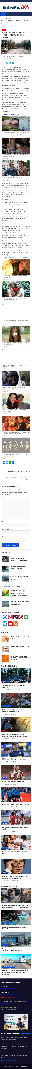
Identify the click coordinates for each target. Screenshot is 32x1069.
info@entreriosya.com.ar (9, 988)
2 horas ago (6, 831)
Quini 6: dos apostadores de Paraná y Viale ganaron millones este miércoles (19, 657)
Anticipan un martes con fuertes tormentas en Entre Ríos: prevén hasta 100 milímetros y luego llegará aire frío (19, 594)
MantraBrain (24, 1066)
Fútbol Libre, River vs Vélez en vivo (13, 782)
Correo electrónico (7, 529)
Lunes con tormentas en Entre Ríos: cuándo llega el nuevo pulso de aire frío (19, 603)
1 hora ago (6, 714)
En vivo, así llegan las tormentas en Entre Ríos (16, 478)
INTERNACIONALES (6, 705)
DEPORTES (5, 681)
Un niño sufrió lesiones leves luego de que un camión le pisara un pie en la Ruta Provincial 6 (15, 972)
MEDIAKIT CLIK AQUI (7, 998)
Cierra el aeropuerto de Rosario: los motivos (17, 471)
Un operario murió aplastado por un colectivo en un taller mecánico (19, 578)
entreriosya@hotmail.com (9, 1060)
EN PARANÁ (10, 681)
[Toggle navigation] (8, 14)
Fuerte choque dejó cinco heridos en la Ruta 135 (18, 567)
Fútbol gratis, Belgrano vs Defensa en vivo (15, 804)
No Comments (7, 58)
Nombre (4, 522)
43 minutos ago (7, 689)
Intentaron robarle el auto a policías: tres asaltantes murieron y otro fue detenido (19, 558)
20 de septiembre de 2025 (10, 56)
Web (3, 537)
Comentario (6, 498)
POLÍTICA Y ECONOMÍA (7, 872)
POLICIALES (5, 901)
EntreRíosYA (22, 56)
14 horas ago (7, 880)
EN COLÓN (5, 923)
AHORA (4, 29)
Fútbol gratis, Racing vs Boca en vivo (14, 759)
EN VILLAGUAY (6, 966)
